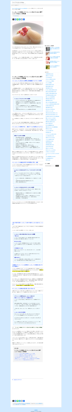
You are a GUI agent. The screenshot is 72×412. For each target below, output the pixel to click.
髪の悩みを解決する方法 (50, 84)
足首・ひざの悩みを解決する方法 (51, 102)
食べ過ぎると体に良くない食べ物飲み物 (24, 403)
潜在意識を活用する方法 (50, 144)
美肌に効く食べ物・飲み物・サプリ (52, 112)
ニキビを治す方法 (49, 77)
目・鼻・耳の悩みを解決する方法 (51, 89)
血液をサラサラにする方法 (50, 137)
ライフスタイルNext (18, 2)
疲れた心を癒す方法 (49, 123)
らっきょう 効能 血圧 (38, 403)
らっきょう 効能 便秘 (22, 404)
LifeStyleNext (17, 15)
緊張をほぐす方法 (49, 128)
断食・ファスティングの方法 (50, 118)
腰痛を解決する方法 (49, 100)
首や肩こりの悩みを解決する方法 (51, 93)
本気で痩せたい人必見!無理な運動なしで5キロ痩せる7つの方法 (55, 48)
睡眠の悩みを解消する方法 (50, 121)
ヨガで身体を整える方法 (50, 135)
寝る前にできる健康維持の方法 (51, 119)
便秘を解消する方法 (49, 107)
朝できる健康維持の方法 (50, 125)
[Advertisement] (27, 68)
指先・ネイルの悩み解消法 (50, 96)
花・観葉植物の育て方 (49, 158)
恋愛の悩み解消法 (49, 142)
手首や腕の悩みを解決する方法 (51, 95)
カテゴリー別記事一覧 (14, 5)
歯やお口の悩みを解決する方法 (51, 91)
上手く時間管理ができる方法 (50, 156)
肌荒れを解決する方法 (49, 86)
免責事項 (36, 410)
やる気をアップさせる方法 (50, 151)
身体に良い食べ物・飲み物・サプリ (52, 114)
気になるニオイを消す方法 (50, 109)
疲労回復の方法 (48, 132)
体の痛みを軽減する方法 (50, 105)
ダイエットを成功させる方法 (50, 79)
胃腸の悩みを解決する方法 (50, 98)
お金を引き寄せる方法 (49, 146)
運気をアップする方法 (49, 148)
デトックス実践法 (49, 82)
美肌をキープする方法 (49, 75)
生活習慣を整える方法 (49, 141)
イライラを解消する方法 (50, 139)
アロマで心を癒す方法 (49, 130)
